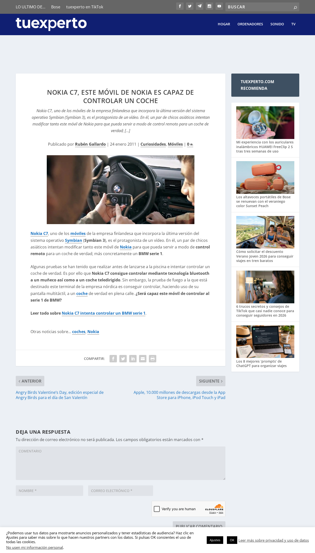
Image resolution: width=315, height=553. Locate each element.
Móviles (175, 144)
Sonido (277, 24)
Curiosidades (153, 144)
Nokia (93, 331)
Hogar (224, 24)
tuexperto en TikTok (84, 7)
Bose (55, 7)
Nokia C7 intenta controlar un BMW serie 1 (103, 313)
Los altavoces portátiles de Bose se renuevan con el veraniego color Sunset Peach (263, 201)
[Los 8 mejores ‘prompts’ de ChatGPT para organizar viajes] (265, 342)
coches (78, 331)
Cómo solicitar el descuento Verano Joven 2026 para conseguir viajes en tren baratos (264, 256)
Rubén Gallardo (90, 144)
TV (293, 24)
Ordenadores (250, 24)
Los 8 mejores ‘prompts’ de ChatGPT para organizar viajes (261, 363)
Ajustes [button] (215, 540)
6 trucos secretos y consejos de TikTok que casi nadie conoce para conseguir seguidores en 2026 (265, 311)
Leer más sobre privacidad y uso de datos (273, 540)
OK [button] (232, 540)
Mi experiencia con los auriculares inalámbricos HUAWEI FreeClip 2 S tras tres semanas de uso (265, 146)
